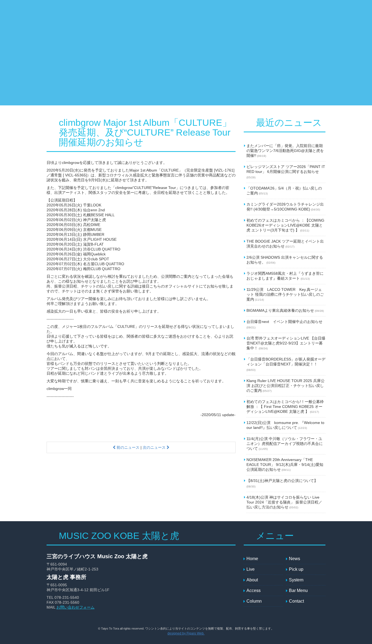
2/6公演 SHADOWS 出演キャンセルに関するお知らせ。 (284, 259)
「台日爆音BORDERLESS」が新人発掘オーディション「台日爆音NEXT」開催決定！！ (285, 364)
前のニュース (127, 447)
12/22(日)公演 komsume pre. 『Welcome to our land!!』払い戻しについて (285, 425)
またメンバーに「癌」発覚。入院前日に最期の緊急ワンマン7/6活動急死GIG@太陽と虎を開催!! (285, 151)
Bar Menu (261, 31)
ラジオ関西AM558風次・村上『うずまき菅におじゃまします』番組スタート (285, 275)
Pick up (132, 31)
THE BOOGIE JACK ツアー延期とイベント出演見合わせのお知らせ (285, 243)
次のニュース (155, 447)
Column (312, 31)
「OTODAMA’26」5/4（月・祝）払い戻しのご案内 (284, 190)
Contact (287, 31)
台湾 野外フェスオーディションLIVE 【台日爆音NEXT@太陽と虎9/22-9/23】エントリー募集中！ (285, 343)
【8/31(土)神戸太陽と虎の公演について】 (282, 483)
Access (237, 31)
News (82, 31)
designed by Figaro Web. (186, 633)
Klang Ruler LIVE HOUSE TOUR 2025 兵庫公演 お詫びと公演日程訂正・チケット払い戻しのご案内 (285, 386)
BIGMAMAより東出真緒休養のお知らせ (285, 310)
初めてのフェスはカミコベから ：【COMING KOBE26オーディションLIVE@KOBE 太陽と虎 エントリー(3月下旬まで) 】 (285, 225)
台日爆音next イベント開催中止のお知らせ (284, 324)
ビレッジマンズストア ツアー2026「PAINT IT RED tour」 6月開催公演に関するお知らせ (285, 171)
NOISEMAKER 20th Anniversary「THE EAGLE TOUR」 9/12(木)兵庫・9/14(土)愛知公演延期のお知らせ (284, 464)
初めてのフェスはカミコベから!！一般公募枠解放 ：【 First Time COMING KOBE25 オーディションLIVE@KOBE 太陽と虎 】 (285, 406)
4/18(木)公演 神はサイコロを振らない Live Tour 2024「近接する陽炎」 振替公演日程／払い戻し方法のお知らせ (284, 502)
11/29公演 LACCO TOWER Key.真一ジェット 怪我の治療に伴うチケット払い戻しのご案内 (285, 294)
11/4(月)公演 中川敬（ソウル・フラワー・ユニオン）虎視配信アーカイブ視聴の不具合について (284, 444)
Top (60, 31)
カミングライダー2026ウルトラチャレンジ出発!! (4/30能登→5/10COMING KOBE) (285, 206)
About (216, 31)
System (154, 31)
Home (252, 558)
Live (105, 31)
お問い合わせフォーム (75, 607)
